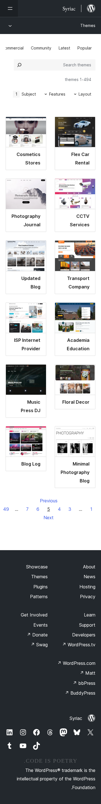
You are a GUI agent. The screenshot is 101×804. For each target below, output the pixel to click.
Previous (49, 500)
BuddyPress (80, 693)
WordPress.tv (78, 644)
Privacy (87, 596)
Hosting (87, 587)
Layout (85, 94)
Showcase (37, 567)
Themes (87, 25)
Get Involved (34, 615)
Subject (25, 94)
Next (48, 517)
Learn (89, 615)
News (89, 576)
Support (87, 625)
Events (40, 625)
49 (6, 509)
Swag (39, 644)
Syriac (76, 718)
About (89, 567)
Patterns (39, 596)
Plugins (40, 587)
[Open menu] (9, 8)
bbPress (84, 683)
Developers (83, 635)
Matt (87, 673)
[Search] (19, 65)
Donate (37, 635)
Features (57, 94)
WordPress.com (76, 663)
